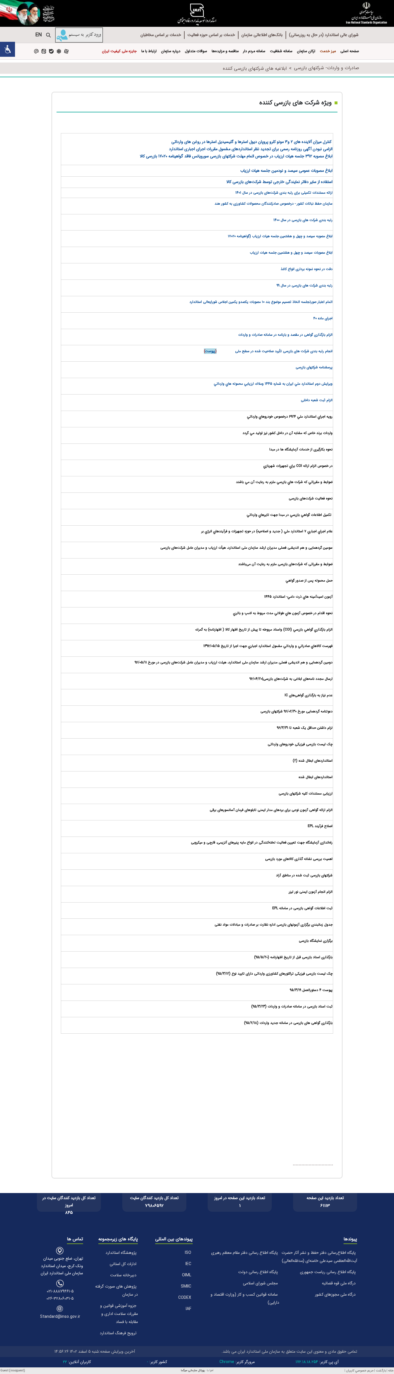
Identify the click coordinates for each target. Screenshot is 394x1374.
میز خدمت (328, 51)
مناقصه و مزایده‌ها (225, 51)
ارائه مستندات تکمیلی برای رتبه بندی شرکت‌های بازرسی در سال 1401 (284, 192)
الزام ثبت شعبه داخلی (317, 400)
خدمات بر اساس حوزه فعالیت (211, 35)
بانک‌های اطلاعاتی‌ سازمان (262, 35)
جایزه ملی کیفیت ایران (119, 51)
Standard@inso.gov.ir (60, 1316)
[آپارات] (66, 51)
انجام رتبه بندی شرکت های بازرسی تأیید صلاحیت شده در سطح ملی (284, 351)
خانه (390, 1370)
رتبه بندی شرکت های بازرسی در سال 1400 (303, 220)
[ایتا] (44, 51)
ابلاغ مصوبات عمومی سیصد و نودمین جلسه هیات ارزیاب (286, 170)
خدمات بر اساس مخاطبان (160, 35)
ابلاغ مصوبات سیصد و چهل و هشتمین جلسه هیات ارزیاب (291, 252)
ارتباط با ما (149, 51)
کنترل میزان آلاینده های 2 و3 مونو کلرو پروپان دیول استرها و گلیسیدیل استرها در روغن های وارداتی (252, 142)
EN (38, 35)
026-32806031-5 (60, 1298)
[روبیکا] (59, 51)
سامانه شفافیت (281, 51)
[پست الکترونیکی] (36, 51)
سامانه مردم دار (254, 51)
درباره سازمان (170, 51)
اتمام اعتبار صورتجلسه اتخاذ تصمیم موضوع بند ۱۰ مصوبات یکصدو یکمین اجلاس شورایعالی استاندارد (261, 302)
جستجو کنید (48, 35)
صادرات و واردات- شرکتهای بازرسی (326, 67)
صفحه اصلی (349, 51)
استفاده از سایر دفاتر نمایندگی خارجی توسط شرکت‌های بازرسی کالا (279, 182)
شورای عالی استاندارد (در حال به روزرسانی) (324, 35)
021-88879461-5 (60, 1291)
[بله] (51, 51)
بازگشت (381, 1370)
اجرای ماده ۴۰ (323, 318)
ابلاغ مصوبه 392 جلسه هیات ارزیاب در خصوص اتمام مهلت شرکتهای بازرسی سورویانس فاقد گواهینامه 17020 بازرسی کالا (236, 156)
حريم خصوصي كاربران (360, 1370)
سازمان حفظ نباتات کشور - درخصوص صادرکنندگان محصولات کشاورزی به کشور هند (274, 203)
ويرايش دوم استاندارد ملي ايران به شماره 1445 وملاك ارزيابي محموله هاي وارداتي (273, 383)
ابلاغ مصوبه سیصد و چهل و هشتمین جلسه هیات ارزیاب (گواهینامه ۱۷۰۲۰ (280, 236)
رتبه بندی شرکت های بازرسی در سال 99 (305, 285)
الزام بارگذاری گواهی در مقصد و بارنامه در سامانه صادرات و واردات (285, 334)
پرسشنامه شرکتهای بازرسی (314, 367)
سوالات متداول (196, 51)
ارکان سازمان (306, 51)
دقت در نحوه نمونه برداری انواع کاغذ (307, 269)
